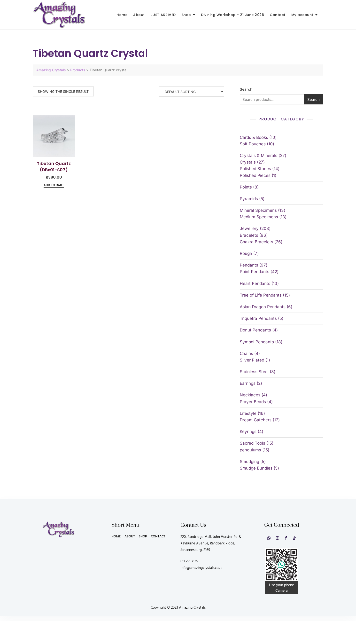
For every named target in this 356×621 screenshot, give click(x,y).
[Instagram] (277, 538)
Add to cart (54, 185)
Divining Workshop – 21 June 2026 (232, 14)
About (139, 14)
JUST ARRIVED (163, 14)
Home (121, 14)
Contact (278, 14)
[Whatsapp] (269, 538)
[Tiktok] (294, 538)
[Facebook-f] (286, 538)
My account (302, 14)
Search (246, 89)
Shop (186, 14)
